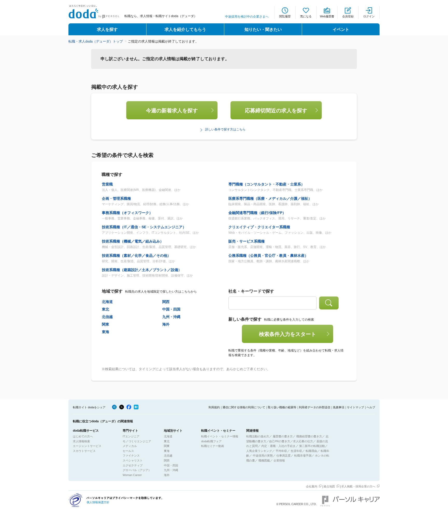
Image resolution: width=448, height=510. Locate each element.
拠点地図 (329, 486)
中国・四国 (171, 309)
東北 (105, 309)
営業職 (107, 184)
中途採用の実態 (263, 455)
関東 (105, 324)
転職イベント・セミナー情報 (219, 436)
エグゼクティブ (133, 465)
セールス (128, 450)
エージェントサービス (87, 445)
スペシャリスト (133, 460)
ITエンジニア (131, 436)
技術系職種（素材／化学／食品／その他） (136, 255)
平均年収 (281, 450)
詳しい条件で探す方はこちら (225, 129)
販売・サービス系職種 (246, 241)
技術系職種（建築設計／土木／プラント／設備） (142, 270)
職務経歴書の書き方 (309, 436)
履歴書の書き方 (283, 436)
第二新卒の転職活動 (312, 445)
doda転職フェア (211, 441)
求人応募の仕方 (303, 441)
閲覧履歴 (285, 16)
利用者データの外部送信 (314, 407)
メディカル (130, 445)
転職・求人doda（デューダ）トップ (95, 41)
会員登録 (348, 16)
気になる (306, 16)
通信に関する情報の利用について (243, 407)
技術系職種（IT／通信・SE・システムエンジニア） (144, 227)
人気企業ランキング (259, 450)
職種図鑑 (264, 460)
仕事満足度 (283, 455)
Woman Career (132, 475)
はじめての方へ (83, 436)
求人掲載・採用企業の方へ (358, 486)
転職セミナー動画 (212, 445)
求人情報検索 (81, 441)
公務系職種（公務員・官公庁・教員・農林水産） (268, 255)
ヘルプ (371, 407)
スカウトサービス (84, 450)
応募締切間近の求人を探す (276, 110)
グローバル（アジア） (137, 470)
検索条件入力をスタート (287, 334)
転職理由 (311, 450)
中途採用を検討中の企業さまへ (247, 16)
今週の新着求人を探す (172, 110)
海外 (166, 324)
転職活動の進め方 (257, 436)
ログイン (369, 16)
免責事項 (338, 407)
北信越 (107, 317)
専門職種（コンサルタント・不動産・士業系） (266, 184)
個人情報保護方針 (98, 502)
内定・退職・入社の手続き (278, 445)
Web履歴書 (327, 16)
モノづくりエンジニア (137, 441)
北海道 (107, 302)
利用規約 (214, 407)
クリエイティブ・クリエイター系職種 (259, 227)
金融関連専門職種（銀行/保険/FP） (257, 213)
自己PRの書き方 (279, 441)
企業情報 (279, 460)
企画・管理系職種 (116, 198)
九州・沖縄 (171, 317)
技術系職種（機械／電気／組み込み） (133, 241)
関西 (166, 302)
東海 (105, 332)
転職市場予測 (302, 455)
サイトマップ (355, 407)
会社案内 (311, 486)
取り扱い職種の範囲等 (282, 407)
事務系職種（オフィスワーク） (127, 213)
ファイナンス (131, 455)
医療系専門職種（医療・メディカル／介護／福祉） (270, 198)
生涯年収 (296, 450)
